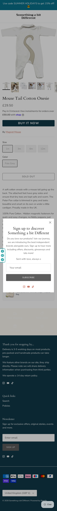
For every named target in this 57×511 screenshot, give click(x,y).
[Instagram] (24, 287)
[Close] (50, 222)
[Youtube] (28, 287)
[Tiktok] (33, 287)
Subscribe (28, 277)
